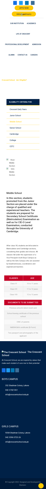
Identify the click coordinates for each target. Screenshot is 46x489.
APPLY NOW (24, 8)
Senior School (15, 128)
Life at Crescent (23, 34)
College (13, 140)
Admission (36, 44)
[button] (23, 178)
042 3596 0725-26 (13, 437)
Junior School (15, 115)
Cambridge (14, 134)
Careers (34, 55)
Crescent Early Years (18, 109)
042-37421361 (11, 390)
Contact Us (22, 55)
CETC (12, 146)
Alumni (11, 55)
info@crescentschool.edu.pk (17, 394)
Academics (31, 23)
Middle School (16, 122)
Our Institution (17, 23)
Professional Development (17, 44)
